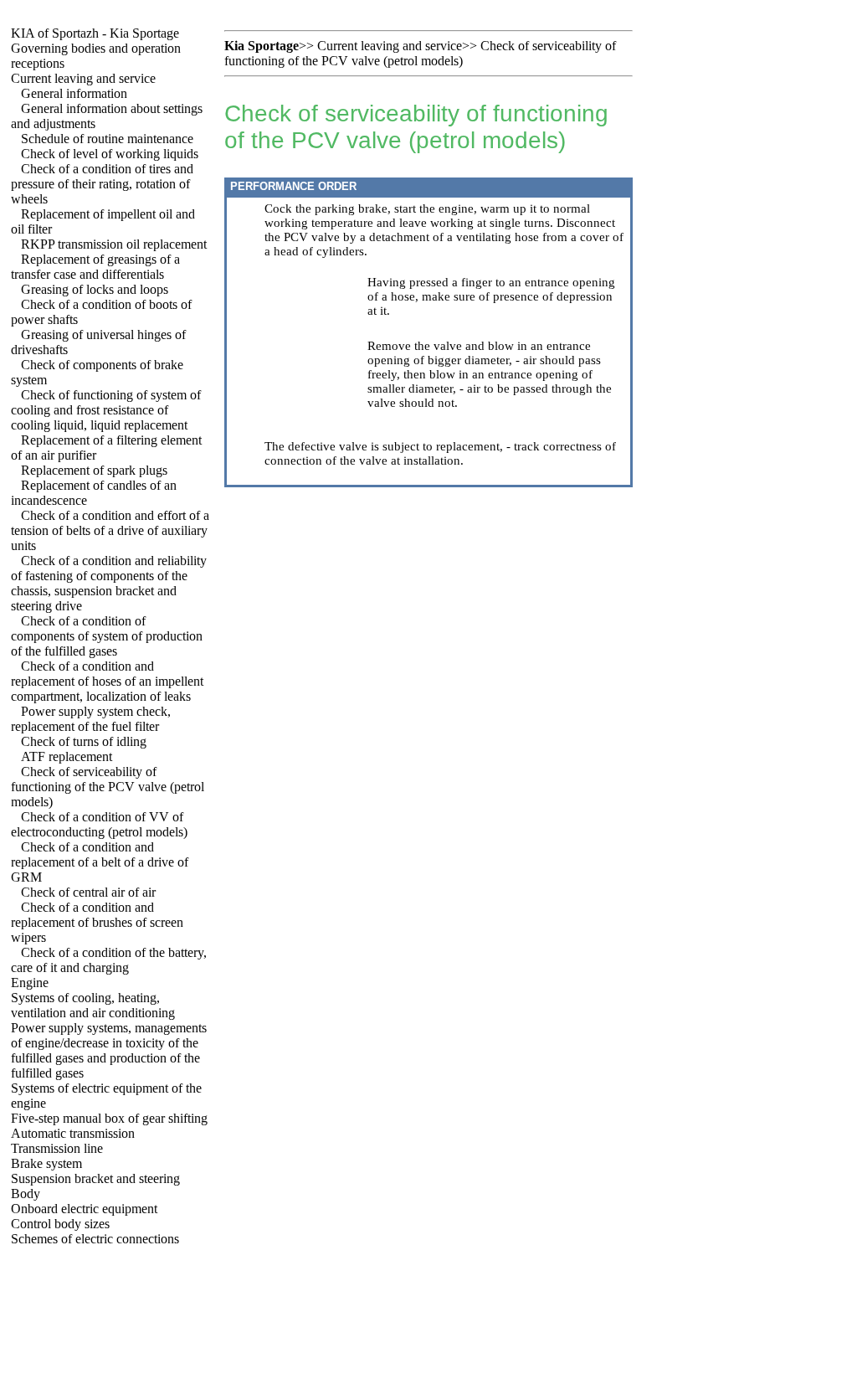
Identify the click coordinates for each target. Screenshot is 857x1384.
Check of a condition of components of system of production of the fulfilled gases (107, 636)
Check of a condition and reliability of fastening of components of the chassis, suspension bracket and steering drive (109, 583)
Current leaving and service (83, 78)
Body (25, 1193)
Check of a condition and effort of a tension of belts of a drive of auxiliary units (110, 530)
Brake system (46, 1163)
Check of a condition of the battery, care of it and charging (109, 960)
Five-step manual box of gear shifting (109, 1118)
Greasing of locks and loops (94, 289)
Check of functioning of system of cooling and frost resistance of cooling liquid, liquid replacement (106, 410)
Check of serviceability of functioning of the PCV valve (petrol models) (107, 786)
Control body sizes (60, 1224)
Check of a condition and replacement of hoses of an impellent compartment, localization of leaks (107, 681)
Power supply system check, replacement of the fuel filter (91, 718)
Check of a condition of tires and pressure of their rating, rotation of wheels (102, 184)
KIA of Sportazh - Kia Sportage (95, 33)
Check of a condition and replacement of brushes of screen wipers (97, 922)
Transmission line (57, 1148)
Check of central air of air (88, 892)
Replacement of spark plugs (94, 470)
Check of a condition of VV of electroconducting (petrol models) (99, 824)
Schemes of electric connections (95, 1239)
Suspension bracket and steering (95, 1178)
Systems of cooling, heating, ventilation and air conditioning (93, 1005)
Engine (30, 982)
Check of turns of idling (83, 741)
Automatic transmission (73, 1133)
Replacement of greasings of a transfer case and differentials (95, 266)
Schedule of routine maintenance (107, 138)
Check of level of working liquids (109, 154)
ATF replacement (66, 756)
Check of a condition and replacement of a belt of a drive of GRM (99, 862)
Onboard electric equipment (84, 1208)
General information (74, 93)
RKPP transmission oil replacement (114, 244)
